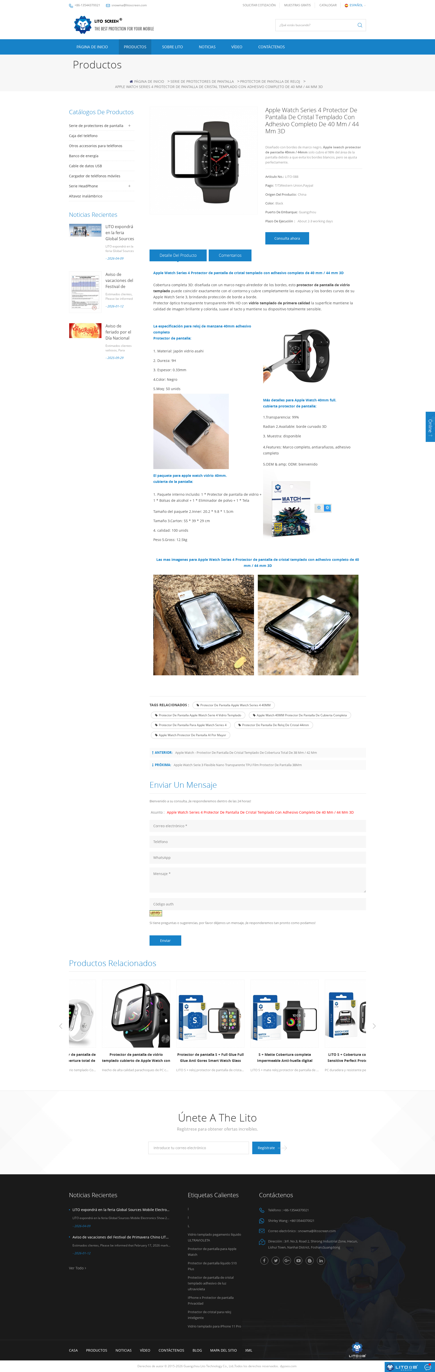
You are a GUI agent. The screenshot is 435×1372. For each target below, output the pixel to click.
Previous (61, 1026)
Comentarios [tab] (230, 255)
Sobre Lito (172, 46)
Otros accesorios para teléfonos (95, 145)
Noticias (207, 46)
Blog (197, 1350)
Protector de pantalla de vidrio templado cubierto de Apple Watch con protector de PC (106, 1058)
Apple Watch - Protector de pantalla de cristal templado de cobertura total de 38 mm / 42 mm (246, 752)
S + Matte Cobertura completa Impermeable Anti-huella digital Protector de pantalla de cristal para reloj (254, 1058)
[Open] (430, 427)
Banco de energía (83, 155)
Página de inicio (92, 46)
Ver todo (76, 1268)
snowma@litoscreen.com (129, 5)
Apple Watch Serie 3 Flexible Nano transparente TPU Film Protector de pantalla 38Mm (238, 765)
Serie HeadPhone (83, 186)
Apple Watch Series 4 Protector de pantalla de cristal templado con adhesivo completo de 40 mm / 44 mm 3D (260, 812)
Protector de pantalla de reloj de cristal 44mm (275, 725)
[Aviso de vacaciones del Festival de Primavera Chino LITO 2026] (85, 292)
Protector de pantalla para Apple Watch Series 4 (193, 725)
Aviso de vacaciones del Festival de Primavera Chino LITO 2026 (121, 1237)
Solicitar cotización (259, 5)
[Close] (430, 445)
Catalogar (328, 5)
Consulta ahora (287, 238)
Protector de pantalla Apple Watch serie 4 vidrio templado (200, 715)
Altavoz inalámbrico (85, 196)
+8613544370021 (302, 1220)
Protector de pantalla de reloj (270, 81)
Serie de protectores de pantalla (202, 81)
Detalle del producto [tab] (178, 255)
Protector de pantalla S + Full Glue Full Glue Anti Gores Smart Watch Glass (180, 1057)
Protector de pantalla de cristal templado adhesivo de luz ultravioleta (211, 1283)
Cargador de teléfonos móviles (94, 176)
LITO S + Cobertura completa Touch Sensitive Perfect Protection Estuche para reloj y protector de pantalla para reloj (329, 1058)
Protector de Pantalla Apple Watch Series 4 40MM (235, 705)
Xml (248, 1350)
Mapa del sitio (223, 1350)
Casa (73, 1350)
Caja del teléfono (83, 135)
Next (374, 1026)
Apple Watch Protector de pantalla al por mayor (192, 735)
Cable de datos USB (85, 165)
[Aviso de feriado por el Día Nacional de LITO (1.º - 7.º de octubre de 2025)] (85, 330)
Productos (135, 46)
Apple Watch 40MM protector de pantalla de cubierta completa (302, 715)
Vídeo (236, 46)
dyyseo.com (288, 1366)
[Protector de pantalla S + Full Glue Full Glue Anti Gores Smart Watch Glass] (180, 1014)
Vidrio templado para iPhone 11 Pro (214, 1326)
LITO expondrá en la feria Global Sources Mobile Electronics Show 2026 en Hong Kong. (121, 1209)
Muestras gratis (297, 5)
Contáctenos (271, 46)
